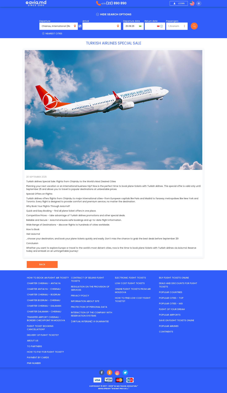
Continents (166, 331)
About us (32, 340)
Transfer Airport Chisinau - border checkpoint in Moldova (46, 318)
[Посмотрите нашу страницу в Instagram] (117, 372)
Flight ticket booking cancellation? (40, 327)
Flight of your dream (172, 309)
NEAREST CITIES (53, 33)
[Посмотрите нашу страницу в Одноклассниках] (109, 372)
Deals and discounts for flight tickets (178, 285)
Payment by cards (38, 357)
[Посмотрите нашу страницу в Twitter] (125, 372)
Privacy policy (80, 295)
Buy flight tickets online (174, 277)
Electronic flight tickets (130, 277)
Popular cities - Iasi (171, 303)
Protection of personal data (89, 306)
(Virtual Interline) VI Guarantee (90, 321)
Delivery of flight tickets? (43, 335)
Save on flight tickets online (176, 320)
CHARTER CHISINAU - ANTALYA (44, 283)
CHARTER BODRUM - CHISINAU (43, 300)
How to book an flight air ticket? (48, 277)
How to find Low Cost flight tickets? (133, 299)
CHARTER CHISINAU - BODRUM (43, 294)
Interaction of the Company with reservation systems (91, 314)
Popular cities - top (171, 298)
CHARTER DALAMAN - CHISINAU (44, 311)
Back (42, 264)
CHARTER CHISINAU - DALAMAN (44, 305)
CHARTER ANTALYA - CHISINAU (44, 289)
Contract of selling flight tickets (87, 279)
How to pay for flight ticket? (45, 351)
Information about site (85, 301)
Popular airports (170, 314)
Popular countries (170, 292)
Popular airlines (169, 326)
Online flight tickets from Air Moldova (133, 290)
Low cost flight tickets (130, 283)
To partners (34, 346)
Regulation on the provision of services (90, 288)
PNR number (34, 363)
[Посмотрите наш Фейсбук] (101, 372)
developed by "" (113, 388)
